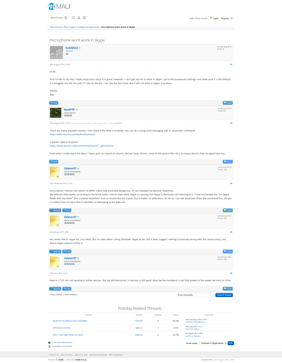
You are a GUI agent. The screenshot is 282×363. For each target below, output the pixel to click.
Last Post (189, 322)
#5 (231, 273)
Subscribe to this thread (62, 346)
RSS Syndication (116, 354)
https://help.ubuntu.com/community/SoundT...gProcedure (81, 145)
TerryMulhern (199, 322)
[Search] (73, 19)
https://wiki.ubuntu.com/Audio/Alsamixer (72, 134)
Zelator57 (70, 168)
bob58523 (72, 48)
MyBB (61, 359)
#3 (231, 183)
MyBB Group (80, 359)
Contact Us (54, 354)
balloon (139, 334)
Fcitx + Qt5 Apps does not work (68, 334)
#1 (231, 64)
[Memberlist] (79, 19)
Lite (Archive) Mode (98, 354)
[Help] (84, 19)
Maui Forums (56, 27)
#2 (231, 123)
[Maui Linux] (59, 6)
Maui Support (70, 27)
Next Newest (70, 294)
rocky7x (139, 320)
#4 (231, 232)
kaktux (139, 327)
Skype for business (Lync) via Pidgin (70, 320)
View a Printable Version (62, 342)
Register (225, 18)
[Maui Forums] (59, 19)
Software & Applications (89, 27)
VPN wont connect (62, 327)
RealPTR (69, 109)
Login (216, 18)
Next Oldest (56, 294)
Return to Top (81, 354)
